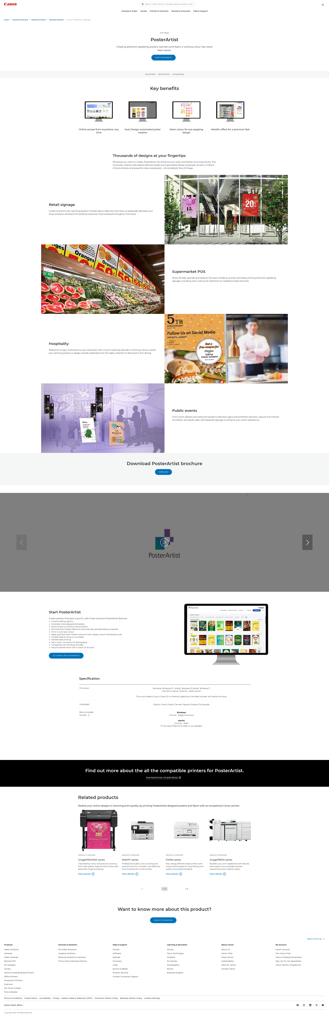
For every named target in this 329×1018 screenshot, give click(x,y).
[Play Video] (164, 542)
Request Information (163, 920)
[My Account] (323, 5)
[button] (307, 542)
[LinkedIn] (310, 1005)
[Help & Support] (209, 11)
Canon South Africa (13, 1005)
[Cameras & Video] (138, 11)
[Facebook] (298, 1005)
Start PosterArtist (163, 57)
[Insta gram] (304, 1005)
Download (163, 472)
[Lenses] (148, 11)
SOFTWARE (164, 33)
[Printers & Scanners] (169, 11)
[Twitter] (317, 1005)
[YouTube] (323, 1005)
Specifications (164, 74)
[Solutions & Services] (191, 11)
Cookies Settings (152, 998)
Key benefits (150, 74)
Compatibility (178, 74)
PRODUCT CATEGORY (87, 855)
